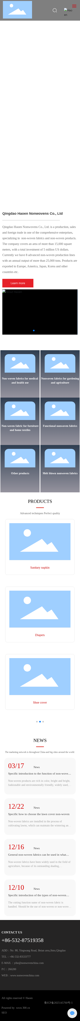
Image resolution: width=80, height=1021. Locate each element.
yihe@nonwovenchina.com (29, 963)
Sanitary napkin (40, 567)
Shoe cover (40, 702)
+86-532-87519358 (22, 940)
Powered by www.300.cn (16, 1007)
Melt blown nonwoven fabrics (60, 473)
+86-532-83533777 (20, 956)
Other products (20, 473)
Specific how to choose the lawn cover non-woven (39, 814)
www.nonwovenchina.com (24, 975)
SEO (4, 1012)
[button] (36, 194)
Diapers (40, 635)
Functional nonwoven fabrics (60, 426)
